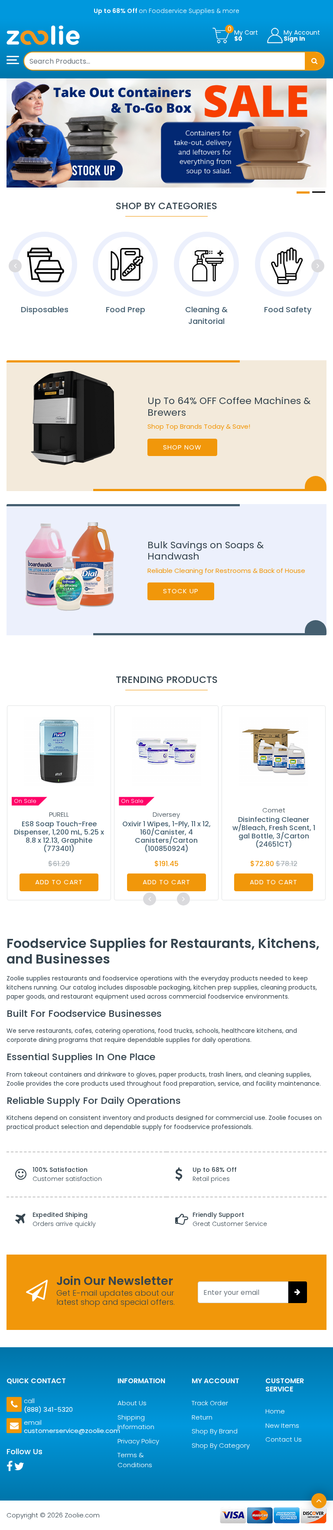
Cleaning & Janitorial (206, 315)
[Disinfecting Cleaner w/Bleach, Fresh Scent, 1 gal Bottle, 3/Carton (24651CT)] (273, 750)
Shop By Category (221, 1445)
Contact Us (283, 1439)
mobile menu (15, 60)
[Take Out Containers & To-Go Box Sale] (166, 133)
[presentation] (15, 265)
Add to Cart (59, 881)
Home (275, 1411)
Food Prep (125, 309)
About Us (132, 1402)
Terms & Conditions (135, 1459)
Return (202, 1417)
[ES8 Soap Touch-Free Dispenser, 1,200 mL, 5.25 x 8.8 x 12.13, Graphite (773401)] (59, 750)
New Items (282, 1425)
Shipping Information (136, 1422)
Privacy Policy (138, 1441)
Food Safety (287, 309)
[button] (31, 133)
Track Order (210, 1402)
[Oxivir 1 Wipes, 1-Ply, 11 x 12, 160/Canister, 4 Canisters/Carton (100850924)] (166, 750)
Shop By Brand (215, 1431)
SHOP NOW (182, 447)
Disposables (45, 309)
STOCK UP (181, 590)
